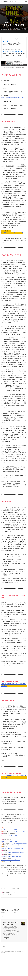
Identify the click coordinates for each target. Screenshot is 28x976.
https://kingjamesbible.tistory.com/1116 (13, 776)
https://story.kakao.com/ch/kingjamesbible (12, 852)
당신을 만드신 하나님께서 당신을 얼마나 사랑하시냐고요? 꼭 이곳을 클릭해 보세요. (14, 54)
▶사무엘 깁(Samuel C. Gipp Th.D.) (9, 949)
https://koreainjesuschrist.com (10, 49)
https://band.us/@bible (15, 845)
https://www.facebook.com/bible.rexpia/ (12, 848)
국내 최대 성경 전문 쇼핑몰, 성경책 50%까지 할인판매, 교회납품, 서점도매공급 (14, 43)
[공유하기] (7, 888)
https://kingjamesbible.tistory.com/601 (12, 233)
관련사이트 (3, 946)
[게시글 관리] (9, 888)
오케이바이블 (6, 41)
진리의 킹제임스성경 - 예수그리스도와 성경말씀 (9, 2)
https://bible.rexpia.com (20, 843)
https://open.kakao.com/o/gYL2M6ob (11, 856)
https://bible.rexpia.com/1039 (9, 841)
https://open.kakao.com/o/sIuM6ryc (10, 860)
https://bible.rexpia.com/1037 (9, 830)
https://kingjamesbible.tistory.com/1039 (12, 97)
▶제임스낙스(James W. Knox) (8, 951)
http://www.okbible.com (9, 39)
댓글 (2, 916)
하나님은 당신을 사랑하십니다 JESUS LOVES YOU (13, 51)
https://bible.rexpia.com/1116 (9, 835)
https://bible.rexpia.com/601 (18, 831)
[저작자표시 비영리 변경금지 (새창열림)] (18, 888)
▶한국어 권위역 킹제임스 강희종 (8, 953)
